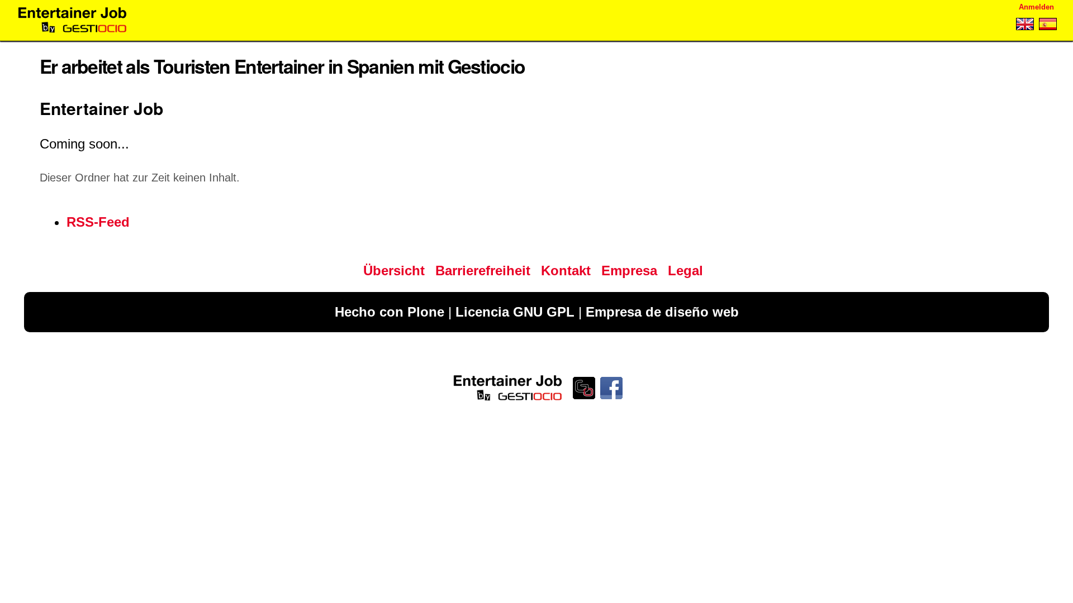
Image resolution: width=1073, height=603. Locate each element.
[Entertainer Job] (72, 20)
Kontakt (566, 270)
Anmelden (1036, 7)
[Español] (1046, 26)
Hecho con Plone (389, 311)
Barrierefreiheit (482, 270)
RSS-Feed (98, 221)
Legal (685, 270)
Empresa (629, 270)
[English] (1024, 26)
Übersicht (394, 270)
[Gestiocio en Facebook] (612, 399)
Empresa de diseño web (662, 311)
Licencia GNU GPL (515, 311)
